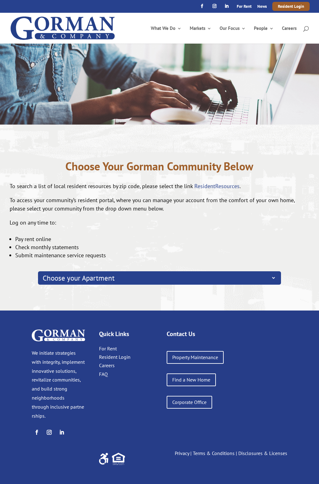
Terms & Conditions (214, 453)
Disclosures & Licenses (262, 453)
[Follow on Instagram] (49, 432)
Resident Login (291, 6)
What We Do (163, 28)
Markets (197, 28)
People (261, 28)
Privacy (182, 453)
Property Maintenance (195, 357)
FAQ (103, 374)
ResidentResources (217, 186)
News (262, 6)
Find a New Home (191, 380)
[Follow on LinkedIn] (62, 432)
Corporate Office (189, 402)
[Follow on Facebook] (37, 432)
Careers (289, 28)
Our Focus (230, 28)
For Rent (244, 6)
